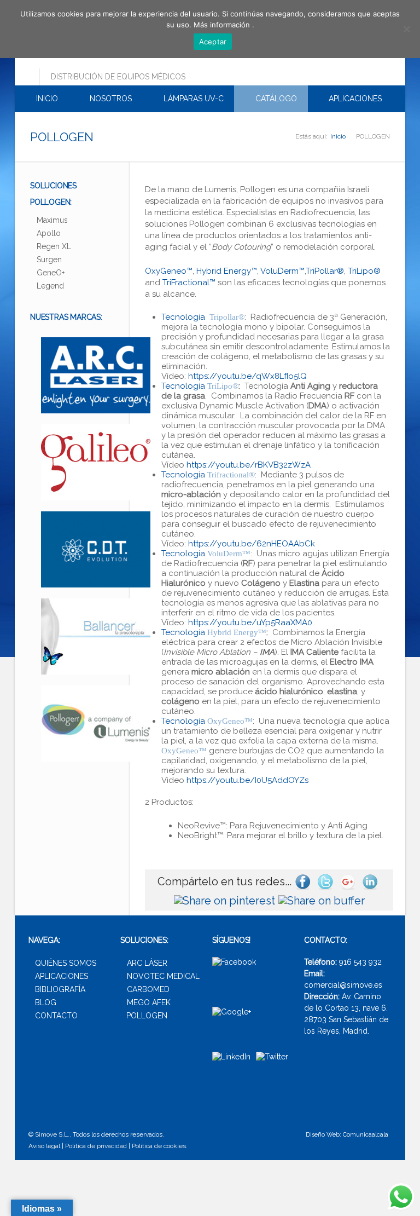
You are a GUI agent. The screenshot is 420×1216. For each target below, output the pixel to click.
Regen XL (54, 246)
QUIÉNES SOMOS (65, 963)
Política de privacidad (96, 1146)
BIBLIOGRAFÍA (60, 989)
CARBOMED (148, 989)
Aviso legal (44, 1146)
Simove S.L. (52, 1134)
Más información (223, 24)
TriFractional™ (187, 282)
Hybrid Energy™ (226, 271)
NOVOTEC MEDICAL (163, 976)
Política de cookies (159, 1146)
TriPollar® (325, 271)
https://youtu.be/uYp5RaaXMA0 (250, 622)
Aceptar (213, 41)
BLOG (45, 1002)
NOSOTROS (110, 98)
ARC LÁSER (147, 963)
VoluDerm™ (282, 271)
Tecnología (202, 317)
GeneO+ (51, 272)
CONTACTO (56, 1015)
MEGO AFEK (149, 1002)
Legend (50, 285)
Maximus (52, 220)
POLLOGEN (146, 1015)
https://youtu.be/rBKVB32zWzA (248, 465)
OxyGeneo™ (168, 271)
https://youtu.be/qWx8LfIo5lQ (247, 376)
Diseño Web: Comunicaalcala (347, 1134)
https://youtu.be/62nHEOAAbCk (251, 544)
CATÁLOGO (275, 98)
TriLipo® (363, 271)
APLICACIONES (354, 98)
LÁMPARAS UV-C (192, 98)
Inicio (338, 136)
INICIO (46, 98)
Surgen (49, 259)
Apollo (49, 233)
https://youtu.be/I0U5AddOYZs (247, 780)
